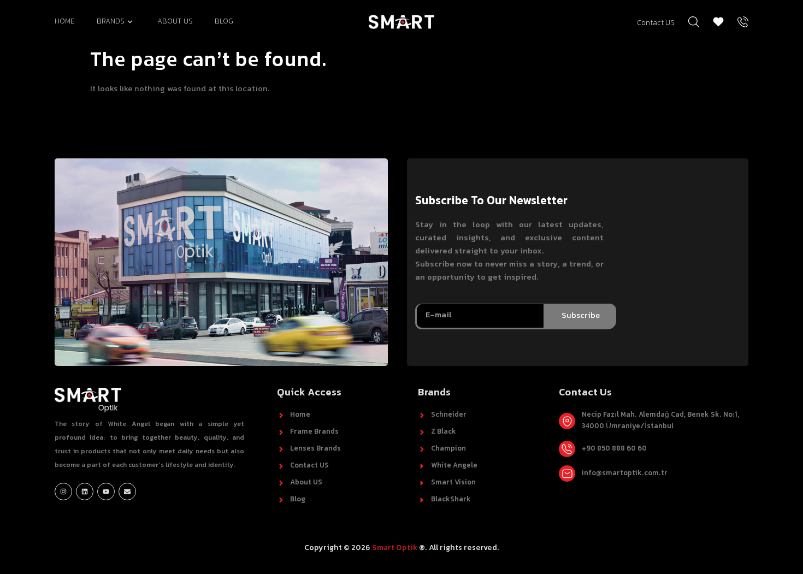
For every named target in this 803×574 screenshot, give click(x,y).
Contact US (656, 23)
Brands (111, 22)
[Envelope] (127, 491)
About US (175, 22)
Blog (224, 22)
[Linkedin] (84, 491)
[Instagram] (63, 491)
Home (65, 22)
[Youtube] (106, 491)
